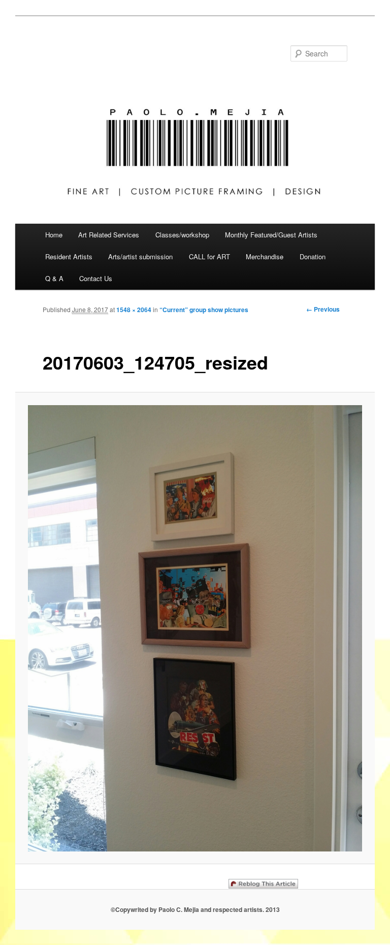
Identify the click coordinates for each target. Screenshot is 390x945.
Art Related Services (108, 234)
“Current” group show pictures (203, 309)
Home (53, 234)
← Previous (323, 309)
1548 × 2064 (133, 309)
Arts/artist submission (140, 256)
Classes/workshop (182, 234)
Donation (313, 256)
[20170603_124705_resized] (195, 628)
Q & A (54, 278)
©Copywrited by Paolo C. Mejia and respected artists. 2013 (195, 909)
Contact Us (95, 278)
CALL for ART (209, 256)
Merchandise (264, 256)
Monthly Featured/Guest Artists (271, 234)
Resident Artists (68, 256)
